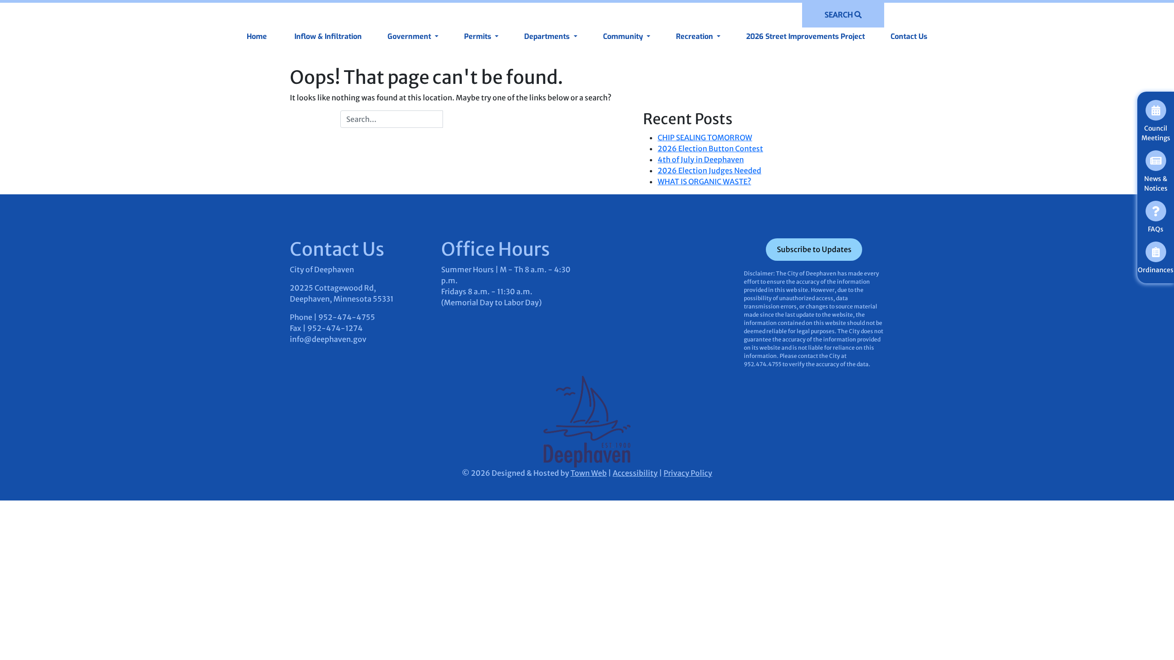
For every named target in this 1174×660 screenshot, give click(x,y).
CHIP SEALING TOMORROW (705, 137)
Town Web (588, 473)
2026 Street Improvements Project (805, 36)
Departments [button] (547, 36)
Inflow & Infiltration (327, 36)
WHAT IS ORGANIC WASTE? (704, 181)
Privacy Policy (688, 473)
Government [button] (410, 36)
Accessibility (635, 473)
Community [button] (624, 36)
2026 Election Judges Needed (709, 170)
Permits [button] (478, 36)
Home (257, 36)
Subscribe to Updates (814, 249)
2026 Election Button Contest (710, 148)
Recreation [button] (695, 36)
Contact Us (909, 36)
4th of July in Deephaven (701, 159)
